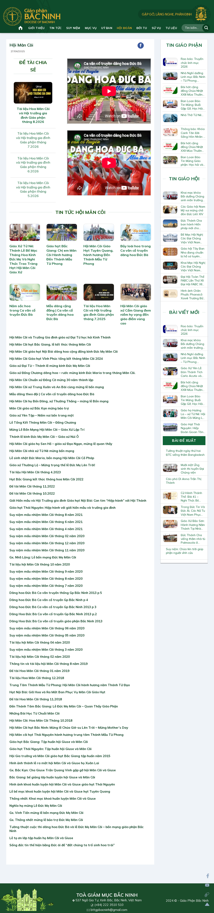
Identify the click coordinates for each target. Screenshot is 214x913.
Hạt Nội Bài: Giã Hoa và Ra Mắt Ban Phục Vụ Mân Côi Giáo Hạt (57, 692)
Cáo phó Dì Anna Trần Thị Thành (183, 481)
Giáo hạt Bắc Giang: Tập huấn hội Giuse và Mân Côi (48, 742)
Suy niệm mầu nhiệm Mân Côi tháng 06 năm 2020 (46, 628)
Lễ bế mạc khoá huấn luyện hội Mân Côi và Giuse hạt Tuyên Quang (59, 791)
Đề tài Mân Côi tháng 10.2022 (32, 493)
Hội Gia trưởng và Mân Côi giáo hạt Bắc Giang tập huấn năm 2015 (59, 756)
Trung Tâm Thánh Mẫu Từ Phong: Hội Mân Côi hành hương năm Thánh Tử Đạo (69, 685)
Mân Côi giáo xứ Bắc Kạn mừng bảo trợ (39, 408)
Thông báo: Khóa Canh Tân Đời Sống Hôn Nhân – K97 (193, 132)
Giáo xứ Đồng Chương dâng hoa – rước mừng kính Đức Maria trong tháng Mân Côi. (72, 373)
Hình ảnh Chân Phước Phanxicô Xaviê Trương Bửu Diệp (193, 294)
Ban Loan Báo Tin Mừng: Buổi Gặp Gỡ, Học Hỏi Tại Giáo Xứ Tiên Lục (192, 104)
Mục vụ (91, 28)
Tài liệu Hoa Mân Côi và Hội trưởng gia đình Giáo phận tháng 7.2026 (33, 139)
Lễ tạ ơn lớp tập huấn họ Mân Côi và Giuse (41, 838)
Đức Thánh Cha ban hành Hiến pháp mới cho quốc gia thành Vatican (191, 224)
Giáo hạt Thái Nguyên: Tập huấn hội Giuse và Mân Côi (50, 749)
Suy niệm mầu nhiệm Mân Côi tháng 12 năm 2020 (46, 543)
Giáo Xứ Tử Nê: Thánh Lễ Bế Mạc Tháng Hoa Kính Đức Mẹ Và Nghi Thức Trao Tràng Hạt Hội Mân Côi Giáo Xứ (23, 259)
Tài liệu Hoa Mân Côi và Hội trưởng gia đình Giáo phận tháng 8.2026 (33, 115)
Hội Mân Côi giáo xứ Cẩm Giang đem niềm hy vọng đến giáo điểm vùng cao (135, 314)
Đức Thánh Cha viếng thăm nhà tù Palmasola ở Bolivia (193, 538)
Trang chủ (21, 28)
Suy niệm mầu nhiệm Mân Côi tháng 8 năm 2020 (46, 579)
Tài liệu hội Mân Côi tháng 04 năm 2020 (39, 642)
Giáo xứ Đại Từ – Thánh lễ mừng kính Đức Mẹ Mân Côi (49, 366)
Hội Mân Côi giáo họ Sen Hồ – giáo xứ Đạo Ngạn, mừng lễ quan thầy (60, 444)
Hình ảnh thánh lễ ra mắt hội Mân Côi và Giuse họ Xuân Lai (54, 763)
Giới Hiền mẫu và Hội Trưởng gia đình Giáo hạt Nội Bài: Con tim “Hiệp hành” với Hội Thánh (77, 501)
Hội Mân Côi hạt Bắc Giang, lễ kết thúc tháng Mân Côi (50, 344)
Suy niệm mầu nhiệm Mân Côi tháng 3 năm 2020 (46, 650)
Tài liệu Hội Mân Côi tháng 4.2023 (35, 472)
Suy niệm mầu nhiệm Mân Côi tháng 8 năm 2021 (46, 515)
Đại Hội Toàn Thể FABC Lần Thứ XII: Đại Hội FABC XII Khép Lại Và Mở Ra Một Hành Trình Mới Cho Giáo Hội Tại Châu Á (192, 280)
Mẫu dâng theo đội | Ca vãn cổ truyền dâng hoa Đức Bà (51, 394)
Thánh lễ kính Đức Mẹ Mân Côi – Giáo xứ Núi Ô (44, 437)
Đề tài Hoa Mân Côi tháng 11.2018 (35, 699)
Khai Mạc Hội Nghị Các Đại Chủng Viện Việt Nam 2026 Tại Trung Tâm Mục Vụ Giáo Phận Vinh (193, 266)
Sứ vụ (156, 28)
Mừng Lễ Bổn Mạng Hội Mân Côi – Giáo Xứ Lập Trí (46, 430)
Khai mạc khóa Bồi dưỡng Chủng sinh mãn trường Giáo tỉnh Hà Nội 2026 (192, 196)
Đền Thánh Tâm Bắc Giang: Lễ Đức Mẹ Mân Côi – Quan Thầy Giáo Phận (63, 706)
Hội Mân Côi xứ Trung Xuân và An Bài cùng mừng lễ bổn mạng (56, 387)
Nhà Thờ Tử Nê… (192, 115)
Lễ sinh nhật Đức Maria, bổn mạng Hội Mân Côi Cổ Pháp (51, 458)
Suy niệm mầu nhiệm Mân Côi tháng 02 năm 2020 (46, 536)
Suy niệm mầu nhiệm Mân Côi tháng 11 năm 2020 (46, 550)
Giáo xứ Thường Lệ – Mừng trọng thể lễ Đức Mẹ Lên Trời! (52, 465)
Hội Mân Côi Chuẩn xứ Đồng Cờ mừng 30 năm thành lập (51, 380)
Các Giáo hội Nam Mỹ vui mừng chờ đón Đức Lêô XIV (193, 210)
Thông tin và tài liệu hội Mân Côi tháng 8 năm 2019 (48, 664)
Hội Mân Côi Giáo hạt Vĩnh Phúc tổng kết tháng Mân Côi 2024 (56, 359)
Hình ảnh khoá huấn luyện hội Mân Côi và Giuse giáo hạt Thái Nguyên (62, 784)
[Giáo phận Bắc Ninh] (32, 16)
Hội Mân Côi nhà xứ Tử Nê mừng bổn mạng (41, 451)
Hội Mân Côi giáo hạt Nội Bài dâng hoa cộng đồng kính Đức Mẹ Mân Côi (63, 352)
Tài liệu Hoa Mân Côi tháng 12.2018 (36, 678)
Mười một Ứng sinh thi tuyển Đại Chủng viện (192, 468)
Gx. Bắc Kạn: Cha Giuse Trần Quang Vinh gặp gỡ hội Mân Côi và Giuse (62, 770)
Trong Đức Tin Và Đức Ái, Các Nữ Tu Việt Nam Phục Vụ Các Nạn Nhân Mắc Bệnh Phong (193, 510)
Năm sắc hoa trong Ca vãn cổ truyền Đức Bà (22, 310)
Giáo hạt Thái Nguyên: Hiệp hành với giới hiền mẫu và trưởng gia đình (62, 508)
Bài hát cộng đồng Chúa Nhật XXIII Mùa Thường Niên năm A (192, 90)
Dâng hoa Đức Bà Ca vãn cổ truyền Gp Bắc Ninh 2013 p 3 (52, 607)
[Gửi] (206, 28)
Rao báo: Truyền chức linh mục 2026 (192, 62)
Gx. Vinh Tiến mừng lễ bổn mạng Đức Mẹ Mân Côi (46, 813)
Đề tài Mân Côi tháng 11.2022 (32, 486)
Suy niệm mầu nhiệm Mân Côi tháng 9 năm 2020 (46, 571)
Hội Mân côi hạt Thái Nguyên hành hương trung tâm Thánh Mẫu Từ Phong (66, 735)
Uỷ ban (106, 28)
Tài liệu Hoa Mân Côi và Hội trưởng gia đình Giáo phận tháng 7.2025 (98, 312)
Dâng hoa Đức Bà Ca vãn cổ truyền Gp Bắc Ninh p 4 (48, 600)
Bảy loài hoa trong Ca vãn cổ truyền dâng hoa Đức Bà (135, 250)
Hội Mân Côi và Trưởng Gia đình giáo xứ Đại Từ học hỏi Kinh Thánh (60, 337)
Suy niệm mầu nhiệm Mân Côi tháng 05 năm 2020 (46, 635)
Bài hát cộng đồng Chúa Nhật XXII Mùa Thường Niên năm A (192, 147)
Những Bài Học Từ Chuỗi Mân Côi (34, 713)
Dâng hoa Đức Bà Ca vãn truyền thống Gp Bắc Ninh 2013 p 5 (55, 593)
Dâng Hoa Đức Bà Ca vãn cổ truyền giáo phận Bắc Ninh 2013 (55, 621)
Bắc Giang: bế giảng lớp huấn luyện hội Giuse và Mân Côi (52, 777)
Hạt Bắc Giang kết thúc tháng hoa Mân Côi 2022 (46, 479)
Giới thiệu (36, 28)
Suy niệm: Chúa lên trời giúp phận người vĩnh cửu (184, 551)
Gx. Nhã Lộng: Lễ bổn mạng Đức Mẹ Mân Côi (42, 557)
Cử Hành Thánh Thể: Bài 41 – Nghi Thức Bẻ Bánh (191, 496)
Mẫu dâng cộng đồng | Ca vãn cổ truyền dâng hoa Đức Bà (60, 312)
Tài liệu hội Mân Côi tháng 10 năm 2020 (39, 564)
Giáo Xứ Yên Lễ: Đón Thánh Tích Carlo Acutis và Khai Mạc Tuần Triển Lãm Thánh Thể (192, 372)
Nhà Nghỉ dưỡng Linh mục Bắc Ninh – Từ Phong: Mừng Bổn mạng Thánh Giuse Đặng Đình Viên (193, 76)
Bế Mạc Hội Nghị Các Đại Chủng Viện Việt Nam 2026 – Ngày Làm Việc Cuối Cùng (192, 238)
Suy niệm (73, 28)
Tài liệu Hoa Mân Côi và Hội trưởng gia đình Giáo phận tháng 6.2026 (33, 164)
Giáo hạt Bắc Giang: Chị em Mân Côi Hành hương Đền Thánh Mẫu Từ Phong (61, 254)
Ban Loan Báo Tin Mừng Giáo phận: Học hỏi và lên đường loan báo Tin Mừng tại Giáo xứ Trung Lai (193, 161)
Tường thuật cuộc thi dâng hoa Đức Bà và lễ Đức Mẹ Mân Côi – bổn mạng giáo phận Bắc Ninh (76, 829)
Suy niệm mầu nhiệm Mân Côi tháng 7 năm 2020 (46, 586)
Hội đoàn (124, 28)
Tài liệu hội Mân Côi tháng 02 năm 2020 (39, 657)
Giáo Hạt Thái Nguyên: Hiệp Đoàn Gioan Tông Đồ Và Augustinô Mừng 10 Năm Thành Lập (193, 428)
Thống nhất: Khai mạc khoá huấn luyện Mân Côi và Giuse (52, 799)
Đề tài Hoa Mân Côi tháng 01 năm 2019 (39, 671)
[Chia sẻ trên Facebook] (141, 45)
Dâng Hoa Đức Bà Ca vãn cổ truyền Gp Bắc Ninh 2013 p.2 (53, 614)
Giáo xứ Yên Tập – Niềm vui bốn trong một (41, 415)
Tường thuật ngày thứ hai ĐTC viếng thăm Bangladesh (185, 452)
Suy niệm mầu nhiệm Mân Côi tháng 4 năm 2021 (46, 529)
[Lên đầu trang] (207, 904)
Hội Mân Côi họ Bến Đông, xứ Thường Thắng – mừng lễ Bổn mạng (58, 401)
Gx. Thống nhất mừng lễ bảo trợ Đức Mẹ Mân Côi (46, 820)
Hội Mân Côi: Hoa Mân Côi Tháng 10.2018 (40, 720)
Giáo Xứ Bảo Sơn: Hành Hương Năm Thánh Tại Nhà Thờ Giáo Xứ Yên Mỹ (193, 524)
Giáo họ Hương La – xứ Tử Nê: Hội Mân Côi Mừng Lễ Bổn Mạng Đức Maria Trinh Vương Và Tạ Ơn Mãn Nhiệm (193, 414)
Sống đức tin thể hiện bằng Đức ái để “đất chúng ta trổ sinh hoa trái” (62, 845)
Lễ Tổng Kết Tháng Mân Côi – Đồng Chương (42, 422)
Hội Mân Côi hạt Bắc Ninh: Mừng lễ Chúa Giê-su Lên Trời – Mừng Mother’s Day (68, 728)
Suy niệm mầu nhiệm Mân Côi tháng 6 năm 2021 (46, 522)
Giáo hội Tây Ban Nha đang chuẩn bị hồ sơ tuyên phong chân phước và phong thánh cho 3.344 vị (192, 252)
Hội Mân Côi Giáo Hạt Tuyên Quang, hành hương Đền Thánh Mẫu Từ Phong (98, 254)
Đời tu (141, 28)
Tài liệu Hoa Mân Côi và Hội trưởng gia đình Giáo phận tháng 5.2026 (33, 189)
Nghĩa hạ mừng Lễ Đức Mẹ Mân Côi (35, 806)
